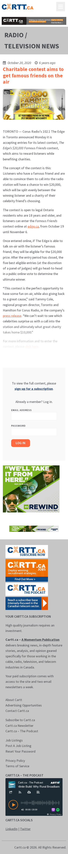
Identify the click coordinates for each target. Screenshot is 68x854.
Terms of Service (17, 766)
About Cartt (13, 700)
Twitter (25, 829)
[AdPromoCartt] (26, 603)
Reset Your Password (20, 751)
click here (31, 346)
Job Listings (14, 740)
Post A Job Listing (18, 746)
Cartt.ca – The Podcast (21, 731)
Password (18, 425)
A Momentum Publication (41, 639)
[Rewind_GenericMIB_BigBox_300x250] (31, 488)
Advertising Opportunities (23, 705)
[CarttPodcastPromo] (26, 589)
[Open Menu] (60, 6)
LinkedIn (11, 829)
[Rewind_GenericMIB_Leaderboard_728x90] (34, 528)
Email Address (21, 410)
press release (12, 316)
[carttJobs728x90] (34, 21)
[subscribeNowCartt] (26, 551)
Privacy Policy (15, 760)
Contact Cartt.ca (17, 711)
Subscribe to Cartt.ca (20, 720)
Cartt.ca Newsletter (19, 725)
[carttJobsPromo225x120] (26, 570)
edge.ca (33, 226)
